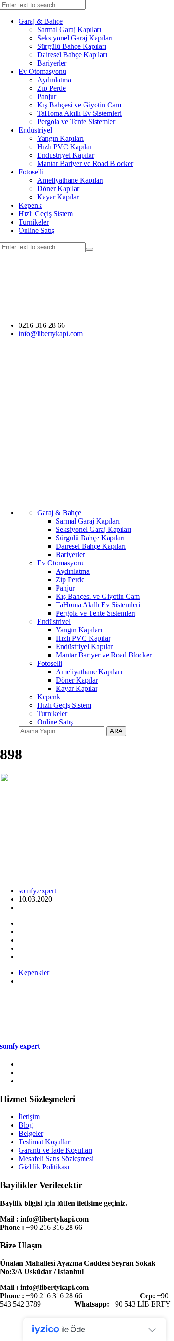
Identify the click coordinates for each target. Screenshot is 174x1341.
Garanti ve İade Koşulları (55, 1150)
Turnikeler (34, 222)
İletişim (29, 1117)
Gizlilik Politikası (44, 1167)
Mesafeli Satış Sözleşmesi (56, 1158)
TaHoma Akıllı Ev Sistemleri (79, 113)
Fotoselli (31, 172)
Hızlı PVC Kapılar (64, 147)
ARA (116, 731)
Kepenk (30, 205)
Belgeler (31, 1133)
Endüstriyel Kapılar (65, 155)
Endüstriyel (35, 130)
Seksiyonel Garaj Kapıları (75, 38)
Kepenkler (34, 972)
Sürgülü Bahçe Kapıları (71, 46)
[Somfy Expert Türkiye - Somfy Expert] (87, 309)
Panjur (46, 96)
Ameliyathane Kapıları (70, 180)
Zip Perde (51, 88)
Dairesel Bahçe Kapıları (72, 55)
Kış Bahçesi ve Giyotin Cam (79, 105)
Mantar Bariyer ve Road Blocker (85, 163)
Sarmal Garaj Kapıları (69, 29)
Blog (26, 1125)
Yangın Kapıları (60, 138)
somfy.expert (37, 891)
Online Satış (36, 230)
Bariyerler (51, 63)
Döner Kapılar (58, 189)
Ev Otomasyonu (42, 71)
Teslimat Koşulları (45, 1142)
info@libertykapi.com (51, 334)
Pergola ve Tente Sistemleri (77, 122)
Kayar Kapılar (58, 197)
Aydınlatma (54, 80)
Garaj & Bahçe (41, 21)
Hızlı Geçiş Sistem (46, 214)
